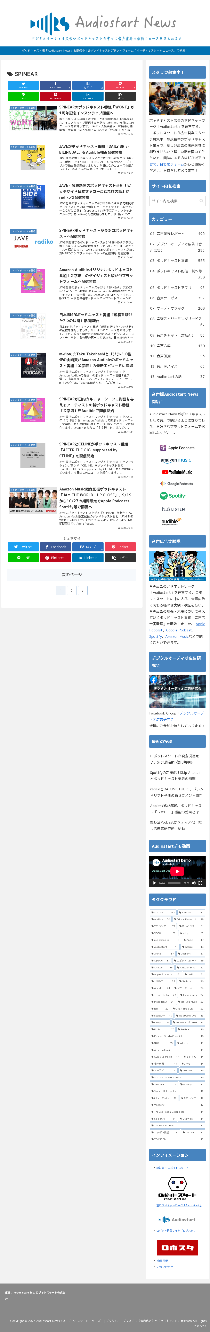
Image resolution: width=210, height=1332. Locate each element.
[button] (120, 96)
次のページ (72, 575)
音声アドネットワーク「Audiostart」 (179, 1205)
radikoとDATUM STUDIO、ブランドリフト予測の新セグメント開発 (176, 792)
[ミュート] (194, 883)
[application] (177, 871)
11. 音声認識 (177, 356)
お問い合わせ (165, 1267)
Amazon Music (177, 636)
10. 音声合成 (177, 345)
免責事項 (162, 1260)
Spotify (155, 636)
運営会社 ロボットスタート (172, 1168)
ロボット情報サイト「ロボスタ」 (176, 1230)
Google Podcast (179, 630)
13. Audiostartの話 (177, 376)
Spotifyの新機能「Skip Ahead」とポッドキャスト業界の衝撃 (176, 775)
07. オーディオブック (177, 308)
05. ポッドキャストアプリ (177, 287)
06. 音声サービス (177, 298)
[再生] (155, 883)
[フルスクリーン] (200, 883)
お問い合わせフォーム (166, 164)
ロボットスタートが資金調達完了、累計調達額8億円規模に (174, 759)
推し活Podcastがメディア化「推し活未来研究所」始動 (176, 825)
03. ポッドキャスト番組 (177, 260)
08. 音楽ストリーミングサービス (177, 321)
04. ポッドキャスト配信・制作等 (177, 274)
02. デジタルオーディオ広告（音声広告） (177, 247)
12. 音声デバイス (177, 366)
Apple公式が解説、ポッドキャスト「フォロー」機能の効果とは (176, 808)
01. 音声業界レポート (177, 233)
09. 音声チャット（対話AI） (177, 335)
